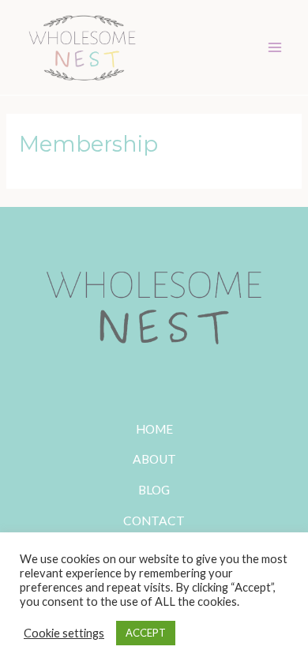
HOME (154, 429)
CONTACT (154, 520)
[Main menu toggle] (275, 47)
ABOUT (154, 459)
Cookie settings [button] (64, 633)
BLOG (154, 490)
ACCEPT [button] (146, 632)
